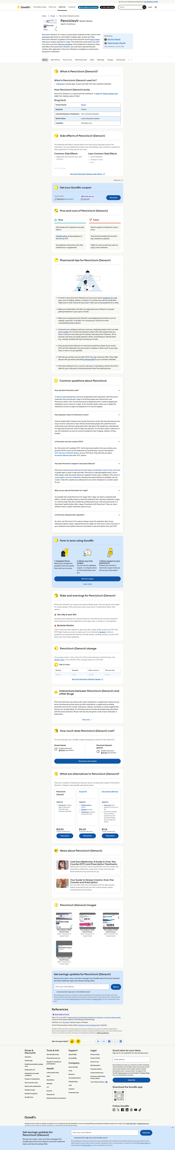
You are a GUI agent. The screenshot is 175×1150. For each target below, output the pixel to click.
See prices (113, 198)
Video (48, 1076)
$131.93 (91, 675)
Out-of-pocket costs (31, 1083)
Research (72, 1074)
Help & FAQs (73, 1054)
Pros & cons (67, 60)
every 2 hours (95, 39)
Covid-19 (49, 1091)
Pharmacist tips (81, 60)
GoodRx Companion (31, 1093)
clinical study (61, 397)
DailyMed (63, 168)
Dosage (110, 60)
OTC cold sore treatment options (67, 453)
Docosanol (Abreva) (110, 791)
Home (44, 16)
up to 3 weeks (63, 332)
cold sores (46, 37)
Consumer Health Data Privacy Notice (98, 1077)
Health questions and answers (56, 1098)
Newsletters (50, 1080)
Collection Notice (96, 1069)
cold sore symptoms (65, 44)
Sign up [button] (116, 987)
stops (98, 94)
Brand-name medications (33, 1086)
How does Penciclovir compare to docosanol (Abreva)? (75, 464)
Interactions (120, 60)
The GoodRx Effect (75, 1078)
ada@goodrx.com (143, 1123)
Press (70, 1071)
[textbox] (81, 987)
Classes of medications (32, 1079)
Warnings (100, 60)
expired (80, 521)
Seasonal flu (51, 1094)
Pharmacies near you (53, 1058)
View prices (65, 836)
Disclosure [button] (117, 180)
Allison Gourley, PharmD (116, 43)
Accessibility (73, 1058)
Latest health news (53, 1073)
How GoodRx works (53, 1054)
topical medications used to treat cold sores (104, 470)
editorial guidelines (103, 1033)
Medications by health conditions (32, 1074)
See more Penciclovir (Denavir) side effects (86, 174)
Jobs (70, 1085)
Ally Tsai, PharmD (114, 39)
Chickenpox (85, 812)
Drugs (52, 16)
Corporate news (74, 1092)
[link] (87, 866)
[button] (88, 7)
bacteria (103, 632)
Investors (72, 1089)
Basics (45, 60)
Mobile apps (29, 1060)
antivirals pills (89, 359)
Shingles (84, 810)
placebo (73, 399)
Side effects (55, 60)
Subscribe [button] (146, 1133)
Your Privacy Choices (97, 1082)
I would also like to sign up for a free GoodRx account (73, 992)
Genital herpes (86, 805)
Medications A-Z (30, 1070)
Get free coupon (88, 579)
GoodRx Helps (73, 1082)
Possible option (61, 236)
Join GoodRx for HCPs (151, 2)
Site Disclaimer (95, 1065)
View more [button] (86, 720)
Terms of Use (74, 999)
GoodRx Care (29, 1097)
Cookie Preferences (96, 1073)
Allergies (49, 1083)
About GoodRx (73, 1067)
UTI (48, 1087)
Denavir (83, 105)
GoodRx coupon (59, 660)
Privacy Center (95, 1058)
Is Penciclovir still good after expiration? (69, 515)
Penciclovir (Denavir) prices (69, 16)
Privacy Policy (97, 999)
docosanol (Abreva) (62, 455)
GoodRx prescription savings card (34, 1065)
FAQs (92, 60)
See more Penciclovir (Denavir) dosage (86, 679)
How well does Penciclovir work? (67, 390)
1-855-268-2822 (131, 1123)
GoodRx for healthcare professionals (54, 1063)
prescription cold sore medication (68, 477)
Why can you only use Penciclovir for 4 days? (71, 490)
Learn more (87, 584)
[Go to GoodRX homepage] (23, 7)
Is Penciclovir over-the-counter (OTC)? (69, 442)
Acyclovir (83, 791)
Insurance (28, 1057)
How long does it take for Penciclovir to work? (72, 415)
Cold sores (60, 84)
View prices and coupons (87, 761)
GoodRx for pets (30, 1090)
